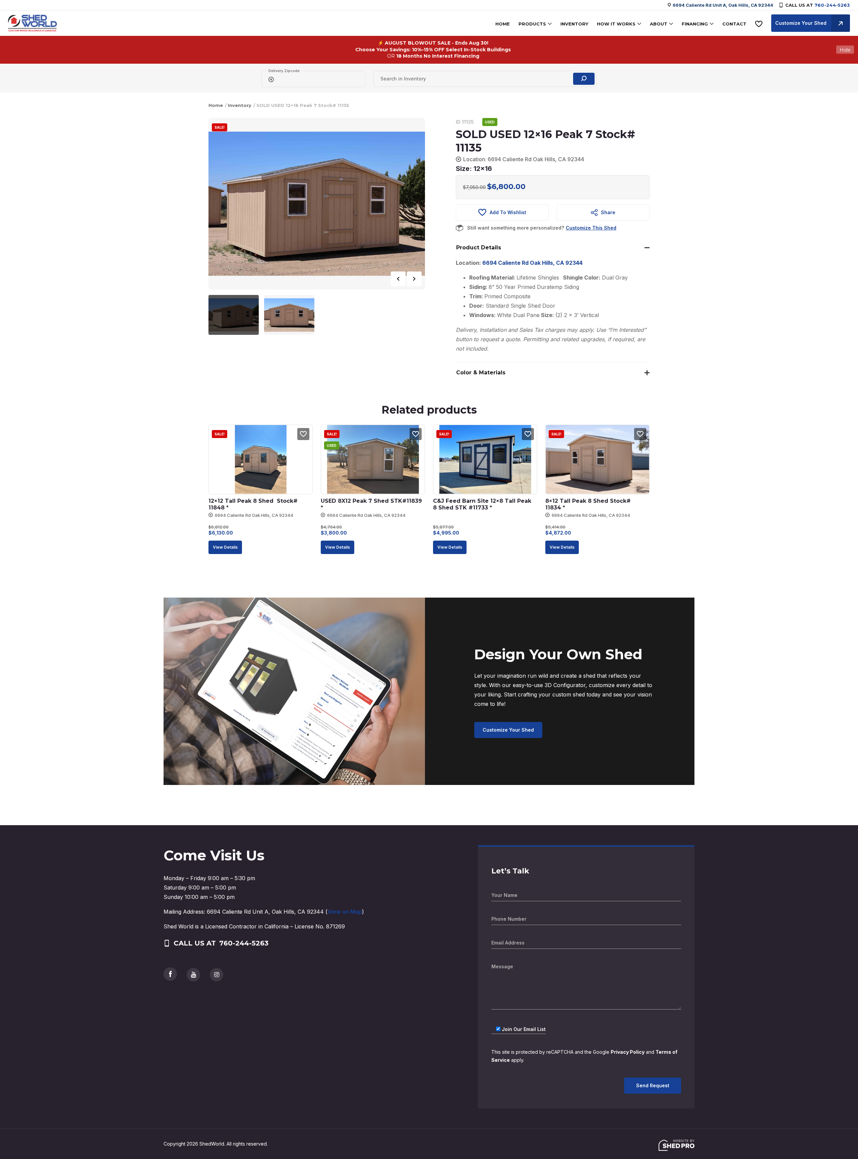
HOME (502, 23)
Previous (398, 278)
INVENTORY (574, 23)
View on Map (344, 911)
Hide (845, 50)
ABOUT (658, 23)
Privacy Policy (628, 1052)
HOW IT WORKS (616, 23)
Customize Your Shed (800, 23)
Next (414, 278)
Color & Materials (480, 372)
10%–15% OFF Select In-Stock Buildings (461, 50)
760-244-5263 (832, 5)
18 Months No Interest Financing (437, 56)
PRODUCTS (532, 23)
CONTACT (734, 23)
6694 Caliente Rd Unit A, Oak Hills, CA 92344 (723, 5)
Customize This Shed (591, 228)
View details (225, 547)
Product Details (478, 247)
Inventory (239, 105)
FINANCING (695, 23)
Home (215, 105)
